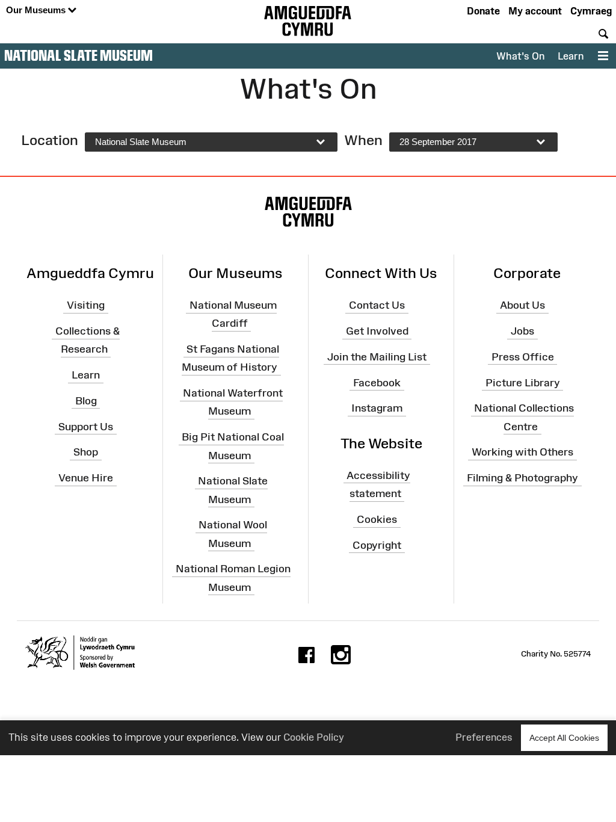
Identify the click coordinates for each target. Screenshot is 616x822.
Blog (86, 401)
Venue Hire (85, 478)
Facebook (377, 382)
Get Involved (377, 331)
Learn (571, 56)
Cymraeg (591, 10)
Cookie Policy (313, 737)
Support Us (85, 426)
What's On (520, 56)
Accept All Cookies (564, 738)
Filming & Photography (522, 478)
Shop (85, 452)
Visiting (86, 305)
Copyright (377, 545)
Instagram (376, 408)
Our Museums (37, 10)
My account (535, 10)
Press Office (522, 357)
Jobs (522, 331)
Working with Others (522, 452)
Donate (483, 10)
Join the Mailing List (377, 357)
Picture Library (522, 382)
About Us (522, 305)
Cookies (377, 519)
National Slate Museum (78, 55)
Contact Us (377, 305)
